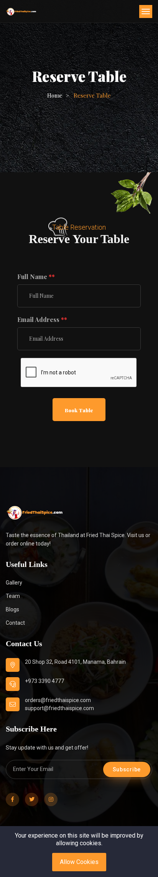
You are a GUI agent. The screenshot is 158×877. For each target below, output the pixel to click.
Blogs (12, 609)
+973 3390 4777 (44, 681)
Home (55, 95)
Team (13, 596)
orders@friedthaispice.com (58, 700)
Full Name (36, 277)
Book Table (79, 410)
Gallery (14, 583)
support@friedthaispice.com (59, 708)
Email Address (42, 319)
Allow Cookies (79, 862)
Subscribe (127, 769)
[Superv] (21, 11)
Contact (15, 623)
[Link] (34, 512)
